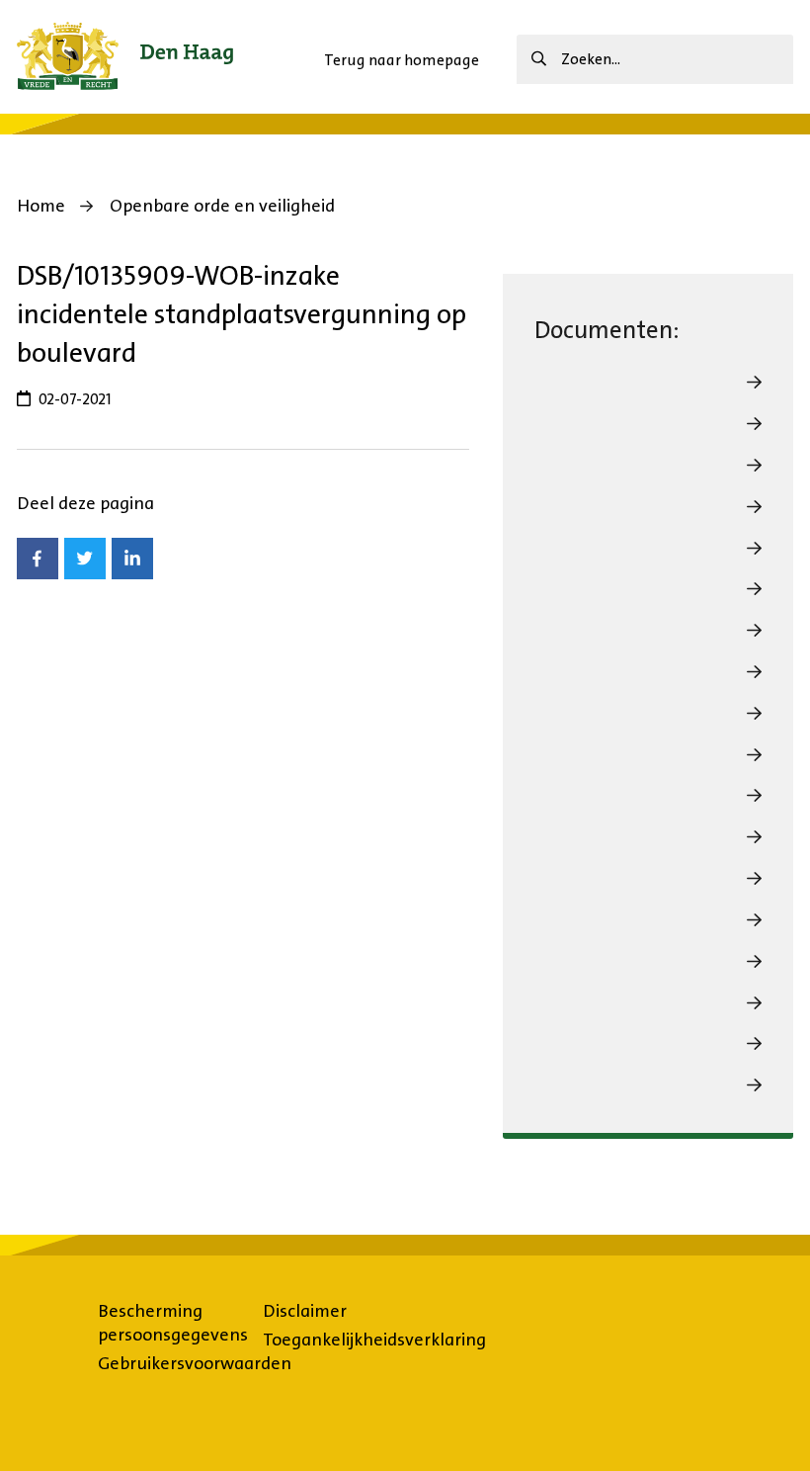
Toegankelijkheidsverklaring (374, 1339)
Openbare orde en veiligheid (222, 205)
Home (41, 205)
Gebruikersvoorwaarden (194, 1363)
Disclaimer (305, 1311)
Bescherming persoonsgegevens (173, 1322)
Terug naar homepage (401, 59)
